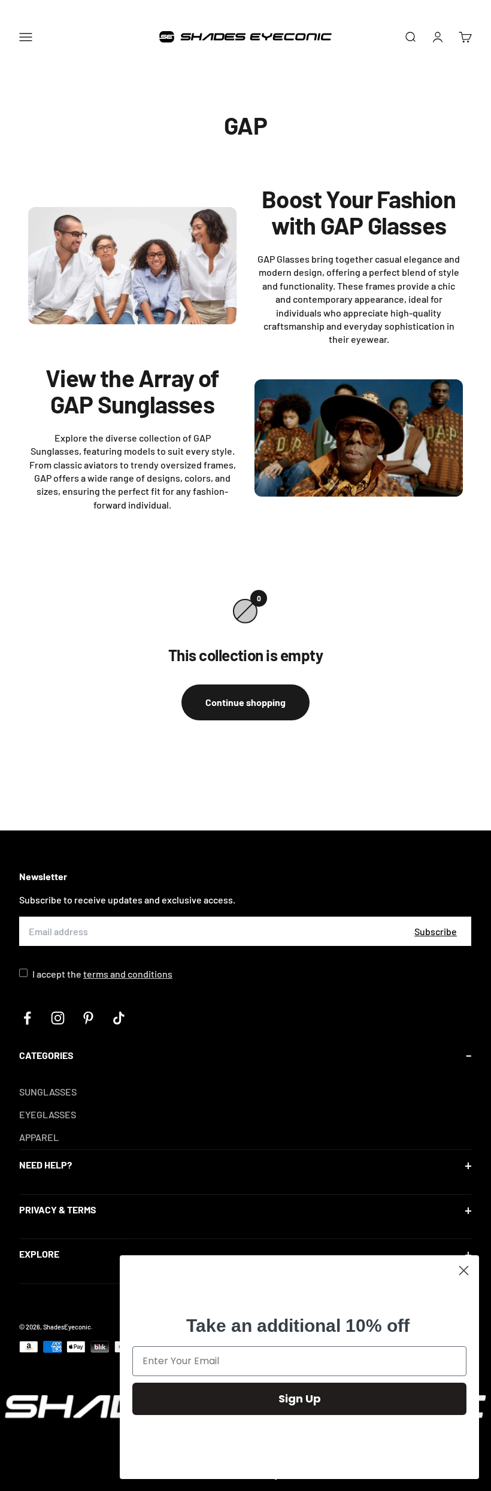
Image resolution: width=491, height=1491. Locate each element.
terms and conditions (127, 973)
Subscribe (435, 931)
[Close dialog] (463, 1270)
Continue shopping (245, 702)
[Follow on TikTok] (119, 1018)
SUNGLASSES (48, 1091)
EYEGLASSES (47, 1114)
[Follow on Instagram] (58, 1018)
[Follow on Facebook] (27, 1018)
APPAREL (39, 1137)
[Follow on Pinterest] (88, 1018)
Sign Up (299, 1398)
